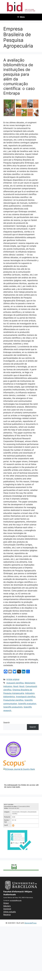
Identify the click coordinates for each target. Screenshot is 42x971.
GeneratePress (31, 923)
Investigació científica (25, 697)
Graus (6, 903)
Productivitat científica (13, 700)
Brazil (21, 686)
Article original (12, 679)
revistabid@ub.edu (16, 900)
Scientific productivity (13, 707)
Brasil (15, 686)
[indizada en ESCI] (13, 759)
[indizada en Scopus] (14, 766)
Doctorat (7, 909)
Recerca (7, 914)
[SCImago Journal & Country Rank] (19, 769)
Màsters (7, 906)
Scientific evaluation (27, 703)
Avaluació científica (15, 683)
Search (6, 722)
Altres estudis (9, 912)
